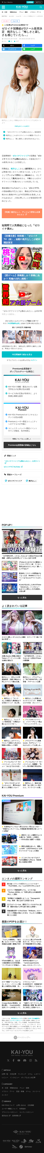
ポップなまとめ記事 (28, 1077)
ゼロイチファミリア (21, 156)
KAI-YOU (4, 16)
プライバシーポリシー (10, 1112)
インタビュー (14, 1077)
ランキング (22, 1074)
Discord (24, 1060)
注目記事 (13, 1074)
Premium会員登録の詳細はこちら (22, 445)
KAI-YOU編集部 (34, 1018)
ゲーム (28, 1091)
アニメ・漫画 (24, 1088)
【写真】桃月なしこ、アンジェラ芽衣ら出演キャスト (22, 213)
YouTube (18, 1060)
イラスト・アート (8, 1091)
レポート (37, 1074)
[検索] (41, 7)
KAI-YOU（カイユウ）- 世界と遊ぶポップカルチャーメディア (22, 7)
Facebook (13, 1060)
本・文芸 (5, 1088)
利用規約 (22, 1109)
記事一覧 (5, 1074)
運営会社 (5, 1116)
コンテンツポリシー (16, 1020)
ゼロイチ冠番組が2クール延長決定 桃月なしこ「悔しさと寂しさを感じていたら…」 (22, 32)
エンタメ (11, 16)
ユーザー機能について (10, 1109)
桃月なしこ (15, 168)
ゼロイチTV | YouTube (12, 467)
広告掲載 (31, 1105)
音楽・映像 (20, 1091)
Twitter (8, 1060)
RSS (36, 1060)
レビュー (5, 1077)
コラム (30, 1074)
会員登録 (30, 2)
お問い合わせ (21, 1105)
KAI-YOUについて (8, 1105)
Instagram (30, 1060)
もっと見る (22, 597)
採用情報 (15, 1116)
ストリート (36, 1091)
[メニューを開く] (3, 7)
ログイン (38, 2)
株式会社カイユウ (16, 1018)
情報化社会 (14, 1088)
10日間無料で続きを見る (22, 354)
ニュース (18, 16)
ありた (4, 41)
